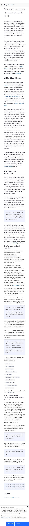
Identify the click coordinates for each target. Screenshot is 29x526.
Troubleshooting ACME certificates (12, 497)
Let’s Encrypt (18, 73)
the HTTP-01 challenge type (12, 96)
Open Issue (8, 5)
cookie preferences (5, 517)
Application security (8, 166)
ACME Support (7, 85)
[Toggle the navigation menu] (1, 5)
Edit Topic (13, 5)
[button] (27, 506)
